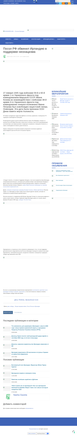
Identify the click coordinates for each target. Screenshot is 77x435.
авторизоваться (29, 408)
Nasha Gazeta (10, 56)
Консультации (35, 39)
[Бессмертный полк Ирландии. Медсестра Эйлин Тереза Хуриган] (26, 367)
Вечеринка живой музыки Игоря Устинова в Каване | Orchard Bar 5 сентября (66, 126)
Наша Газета (9, 43)
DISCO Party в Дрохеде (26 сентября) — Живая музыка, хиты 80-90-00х (66, 152)
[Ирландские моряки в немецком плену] (26, 374)
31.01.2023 (17, 56)
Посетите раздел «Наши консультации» (64, 185)
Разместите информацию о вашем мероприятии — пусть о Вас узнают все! (64, 171)
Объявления (24, 39)
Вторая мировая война (20, 306)
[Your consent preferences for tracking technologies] (74, 432)
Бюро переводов (59, 180)
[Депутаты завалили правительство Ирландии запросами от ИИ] (26, 346)
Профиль (12, 3)
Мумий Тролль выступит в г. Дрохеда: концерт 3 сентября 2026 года (67, 100)
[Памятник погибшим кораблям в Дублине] (26, 381)
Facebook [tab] (18, 312)
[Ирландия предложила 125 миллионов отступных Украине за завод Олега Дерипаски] (26, 354)
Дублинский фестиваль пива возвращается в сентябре (65, 140)
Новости (8, 39)
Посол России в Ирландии (33, 306)
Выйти (16, 3)
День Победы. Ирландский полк (26, 300)
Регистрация (7, 3)
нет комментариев (25, 56)
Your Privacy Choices (41, 433)
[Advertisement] (38, 15)
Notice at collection (32, 433)
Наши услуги (61, 39)
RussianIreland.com (34, 429)
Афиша (16, 39)
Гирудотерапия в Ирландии (61, 190)
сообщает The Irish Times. (24, 199)
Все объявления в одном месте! (62, 175)
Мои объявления (18, 1)
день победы (10, 306)
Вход (24, 1)
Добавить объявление (9, 1)
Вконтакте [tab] (8, 312)
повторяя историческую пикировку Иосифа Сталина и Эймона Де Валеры (25, 190)
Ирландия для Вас (48, 39)
